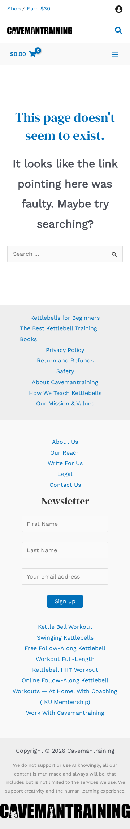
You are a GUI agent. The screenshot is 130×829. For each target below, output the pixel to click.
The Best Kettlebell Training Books (58, 334)
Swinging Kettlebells (65, 637)
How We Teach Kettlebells (65, 393)
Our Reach (65, 452)
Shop (14, 8)
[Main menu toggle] (115, 54)
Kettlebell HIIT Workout (65, 669)
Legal (65, 474)
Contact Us (65, 484)
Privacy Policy (65, 350)
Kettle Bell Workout (65, 626)
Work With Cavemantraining (65, 712)
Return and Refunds (65, 360)
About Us (65, 441)
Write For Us (65, 463)
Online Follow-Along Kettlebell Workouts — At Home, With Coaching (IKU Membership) (65, 691)
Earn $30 (38, 8)
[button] (119, 31)
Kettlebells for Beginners (65, 317)
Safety (65, 371)
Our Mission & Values (65, 403)
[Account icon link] (119, 9)
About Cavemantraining (65, 382)
